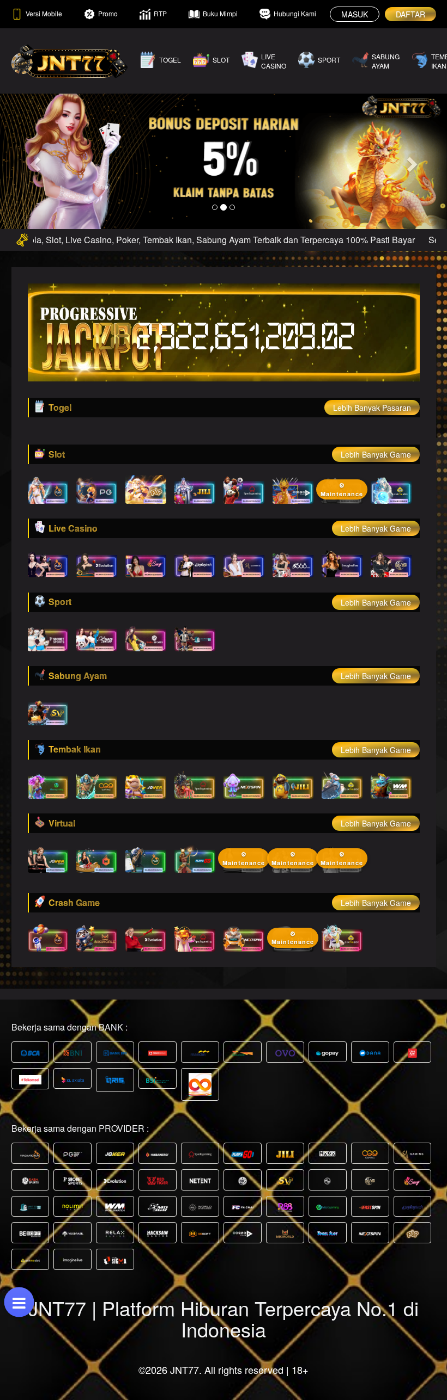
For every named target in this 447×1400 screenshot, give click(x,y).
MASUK (354, 14)
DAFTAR (410, 14)
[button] (33, 160)
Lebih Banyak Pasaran (372, 407)
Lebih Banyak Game (376, 454)
